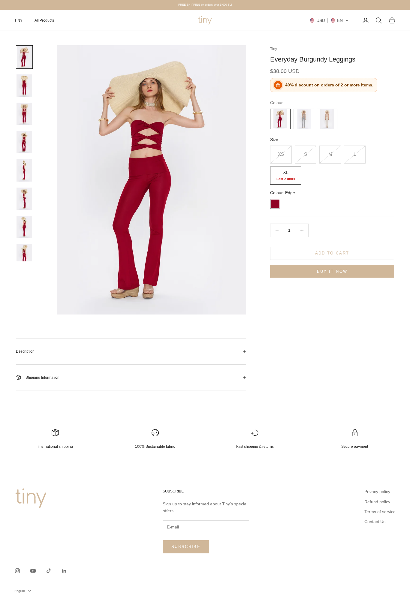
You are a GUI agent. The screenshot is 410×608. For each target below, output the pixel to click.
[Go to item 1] (24, 57)
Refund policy (377, 501)
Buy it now (332, 271)
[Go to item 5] (24, 170)
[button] (329, 20)
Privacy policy (377, 491)
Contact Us (374, 521)
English (19, 591)
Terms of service (380, 511)
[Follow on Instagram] (17, 571)
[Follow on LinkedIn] (64, 571)
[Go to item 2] (24, 85)
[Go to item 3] (24, 113)
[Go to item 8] (24, 255)
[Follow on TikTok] (49, 571)
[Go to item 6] (24, 198)
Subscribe (185, 546)
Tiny (273, 49)
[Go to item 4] (24, 142)
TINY (18, 20)
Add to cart (332, 253)
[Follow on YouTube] (33, 571)
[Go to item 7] (24, 227)
